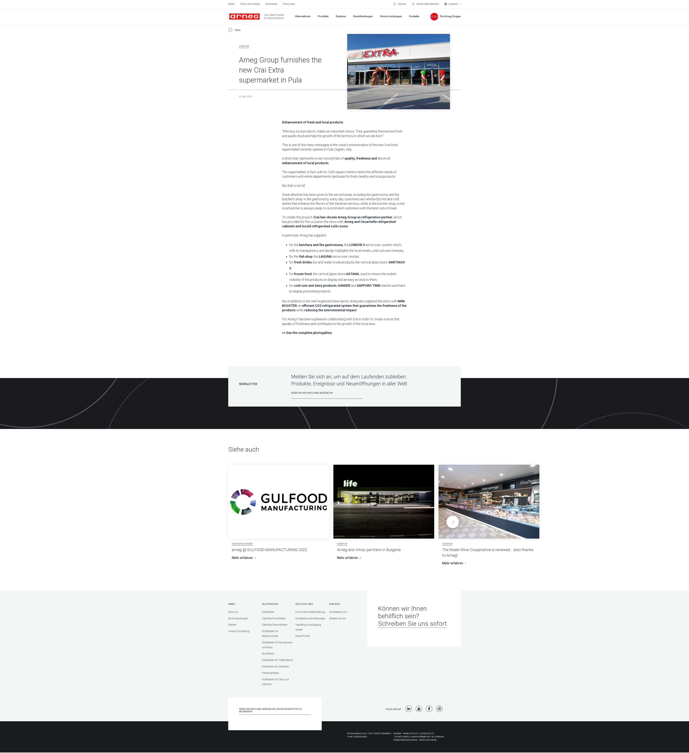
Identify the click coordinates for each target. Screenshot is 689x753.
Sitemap (397, 734)
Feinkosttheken (270, 673)
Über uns (233, 612)
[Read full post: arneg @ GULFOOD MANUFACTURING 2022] (278, 502)
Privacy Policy (410, 734)
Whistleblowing (428, 740)
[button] (452, 522)
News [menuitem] (231, 4)
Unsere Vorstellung (239, 631)
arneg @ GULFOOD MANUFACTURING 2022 (269, 550)
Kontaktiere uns (338, 612)
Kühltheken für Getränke (275, 666)
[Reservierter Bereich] (425, 4)
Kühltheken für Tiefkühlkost (277, 660)
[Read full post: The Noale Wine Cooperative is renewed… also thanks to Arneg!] (489, 502)
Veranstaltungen (242, 543)
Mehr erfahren (242, 558)
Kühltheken (268, 612)
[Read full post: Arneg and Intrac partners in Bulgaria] (383, 502)
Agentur (244, 46)
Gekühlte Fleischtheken (275, 624)
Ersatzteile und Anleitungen (310, 618)
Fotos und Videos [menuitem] (250, 4)
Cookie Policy (427, 734)
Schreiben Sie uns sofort (412, 623)
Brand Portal (303, 636)
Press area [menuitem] (289, 4)
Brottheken (268, 653)
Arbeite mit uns (337, 618)
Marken (232, 624)
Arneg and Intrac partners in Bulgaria (369, 550)
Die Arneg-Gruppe (238, 618)
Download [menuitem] (271, 4)
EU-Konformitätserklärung (310, 612)
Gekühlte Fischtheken (274, 618)
